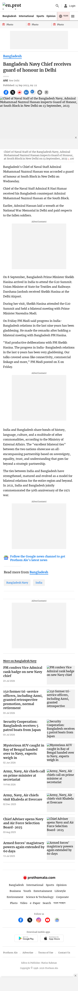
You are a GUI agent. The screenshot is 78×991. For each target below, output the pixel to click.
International (26, 16)
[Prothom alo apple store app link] (52, 938)
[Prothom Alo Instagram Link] (40, 920)
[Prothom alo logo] (39, 878)
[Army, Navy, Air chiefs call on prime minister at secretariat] (61, 778)
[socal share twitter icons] (13, 94)
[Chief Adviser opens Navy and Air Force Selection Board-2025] (61, 826)
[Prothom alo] (12, 6)
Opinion (51, 16)
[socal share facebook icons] (6, 94)
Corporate (62, 897)
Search (47, 903)
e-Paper (35, 903)
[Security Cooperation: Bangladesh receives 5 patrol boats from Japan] (61, 729)
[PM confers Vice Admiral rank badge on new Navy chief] (61, 675)
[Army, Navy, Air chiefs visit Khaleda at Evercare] (61, 802)
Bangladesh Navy (17, 582)
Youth (27, 891)
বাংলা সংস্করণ (59, 903)
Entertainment (43, 891)
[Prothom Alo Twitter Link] (31, 920)
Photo (14, 903)
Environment (15, 897)
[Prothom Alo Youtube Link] (49, 920)
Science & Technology (40, 897)
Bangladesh (9, 16)
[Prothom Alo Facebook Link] (22, 920)
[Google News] (57, 920)
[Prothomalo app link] (26, 938)
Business (15, 891)
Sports (40, 16)
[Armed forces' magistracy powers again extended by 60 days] (61, 850)
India (39, 582)
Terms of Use (45, 952)
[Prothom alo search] (57, 6)
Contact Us (64, 952)
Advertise (27, 952)
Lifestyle (60, 891)
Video (23, 903)
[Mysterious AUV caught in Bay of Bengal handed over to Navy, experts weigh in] (61, 753)
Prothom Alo (10, 952)
